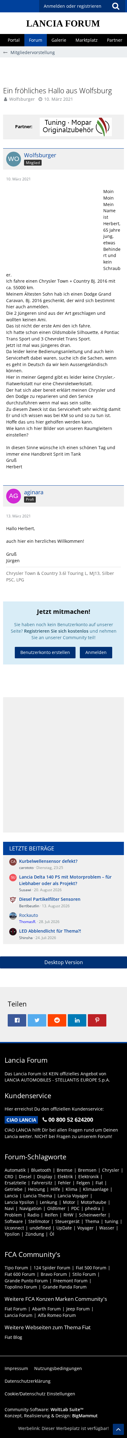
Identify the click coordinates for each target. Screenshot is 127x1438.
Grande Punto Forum (26, 1281)
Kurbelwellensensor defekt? (48, 861)
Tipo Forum (16, 1268)
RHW (68, 1215)
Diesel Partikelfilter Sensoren (49, 899)
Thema (92, 1221)
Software (14, 1221)
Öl (52, 1234)
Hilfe (55, 1189)
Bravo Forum (54, 1274)
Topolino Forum (21, 1287)
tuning (111, 1221)
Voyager (85, 1228)
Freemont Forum (70, 1281)
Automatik (15, 1170)
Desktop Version (63, 962)
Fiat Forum (16, 1309)
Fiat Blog (13, 1337)
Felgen (83, 1183)
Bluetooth (41, 1170)
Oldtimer (56, 1208)
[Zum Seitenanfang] (118, 1429)
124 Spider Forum (52, 1268)
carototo (26, 867)
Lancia (11, 1196)
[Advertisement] (65, 71)
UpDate (64, 1228)
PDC (75, 1208)
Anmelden (96, 652)
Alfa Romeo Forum (57, 1315)
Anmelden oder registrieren (72, 6)
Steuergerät (67, 1221)
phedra (92, 1208)
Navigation (30, 1208)
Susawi (25, 889)
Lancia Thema (37, 1196)
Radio (33, 1215)
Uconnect (14, 1228)
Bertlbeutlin (29, 906)
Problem (13, 1215)
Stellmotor (39, 1221)
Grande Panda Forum (65, 1287)
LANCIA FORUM (63, 23)
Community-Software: (44, 1409)
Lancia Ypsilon (19, 1202)
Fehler (64, 1183)
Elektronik (88, 1176)
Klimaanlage (96, 1189)
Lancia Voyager (73, 1196)
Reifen (51, 1215)
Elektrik (65, 1176)
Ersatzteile (15, 1183)
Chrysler (110, 1170)
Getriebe (14, 1189)
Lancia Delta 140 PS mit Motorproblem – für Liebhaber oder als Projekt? (65, 880)
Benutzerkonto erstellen (45, 652)
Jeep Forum (78, 1309)
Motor (69, 1202)
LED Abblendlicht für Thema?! (50, 931)
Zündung (34, 1234)
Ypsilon (12, 1234)
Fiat (99, 1183)
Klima (71, 1189)
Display (44, 1176)
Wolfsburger (22, 99)
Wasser (106, 1228)
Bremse (64, 1170)
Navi (9, 1208)
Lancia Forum (18, 1315)
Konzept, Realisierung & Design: (51, 1416)
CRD (9, 1176)
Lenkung (48, 1202)
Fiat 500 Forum (91, 1268)
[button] (115, 6)
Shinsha (26, 937)
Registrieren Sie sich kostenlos (56, 631)
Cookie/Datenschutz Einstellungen (40, 1394)
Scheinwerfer (92, 1215)
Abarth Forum (46, 1309)
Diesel (25, 1176)
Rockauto (28, 915)
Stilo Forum (84, 1274)
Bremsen (87, 1170)
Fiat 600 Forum (20, 1274)
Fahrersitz (42, 1183)
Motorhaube (93, 1202)
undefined (40, 1228)
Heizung (36, 1189)
